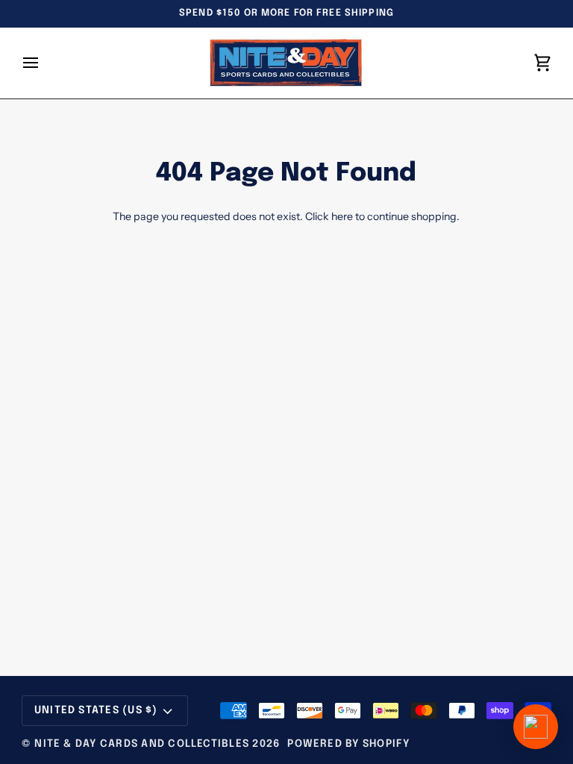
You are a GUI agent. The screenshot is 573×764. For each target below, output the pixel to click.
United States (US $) (96, 710)
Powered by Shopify (348, 744)
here (342, 216)
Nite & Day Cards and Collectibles (141, 744)
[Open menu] (44, 63)
